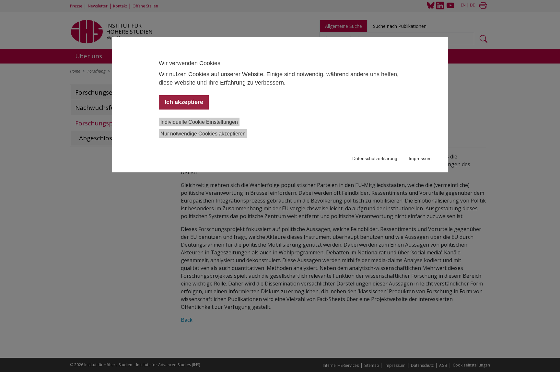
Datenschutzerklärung (374, 158)
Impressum (420, 158)
